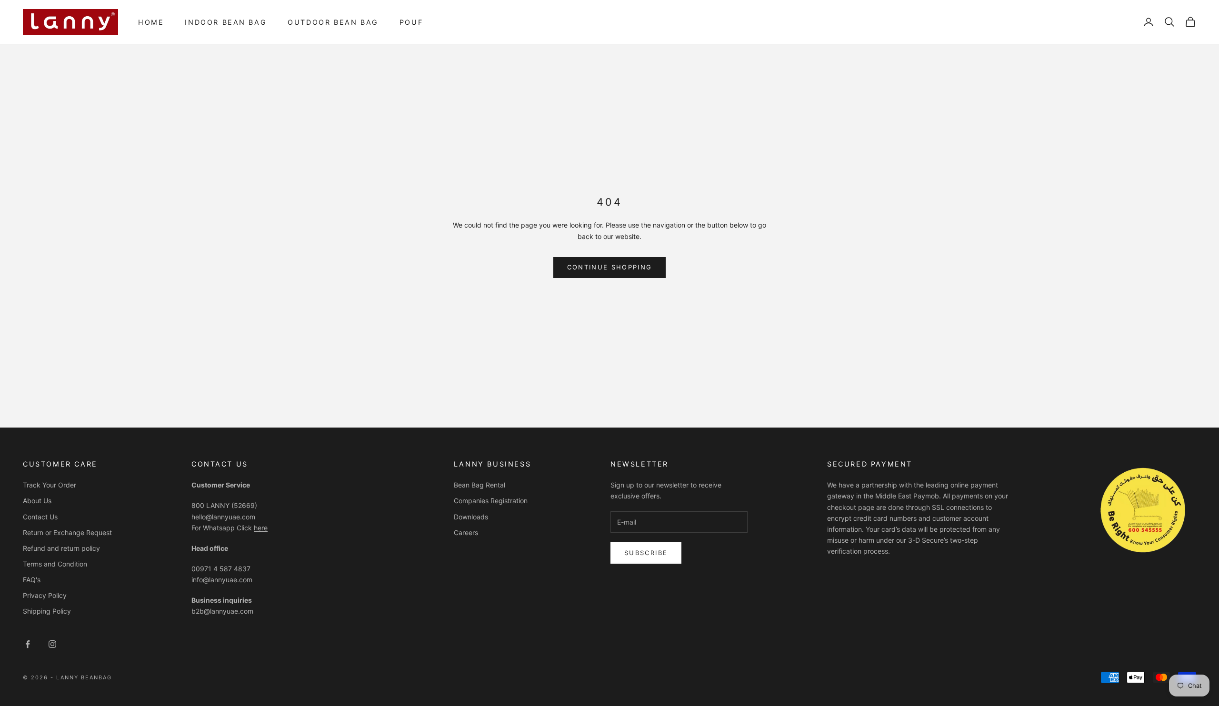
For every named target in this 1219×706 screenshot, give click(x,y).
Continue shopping (609, 267)
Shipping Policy (47, 611)
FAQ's (31, 580)
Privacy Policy (45, 595)
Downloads (471, 517)
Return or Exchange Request (67, 532)
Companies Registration (491, 501)
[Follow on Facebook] (27, 644)
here (261, 528)
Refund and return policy (61, 548)
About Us (37, 501)
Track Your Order (49, 485)
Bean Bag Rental (479, 485)
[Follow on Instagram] (52, 644)
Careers (466, 532)
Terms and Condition (55, 564)
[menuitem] (151, 22)
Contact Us (40, 517)
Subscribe (646, 553)
